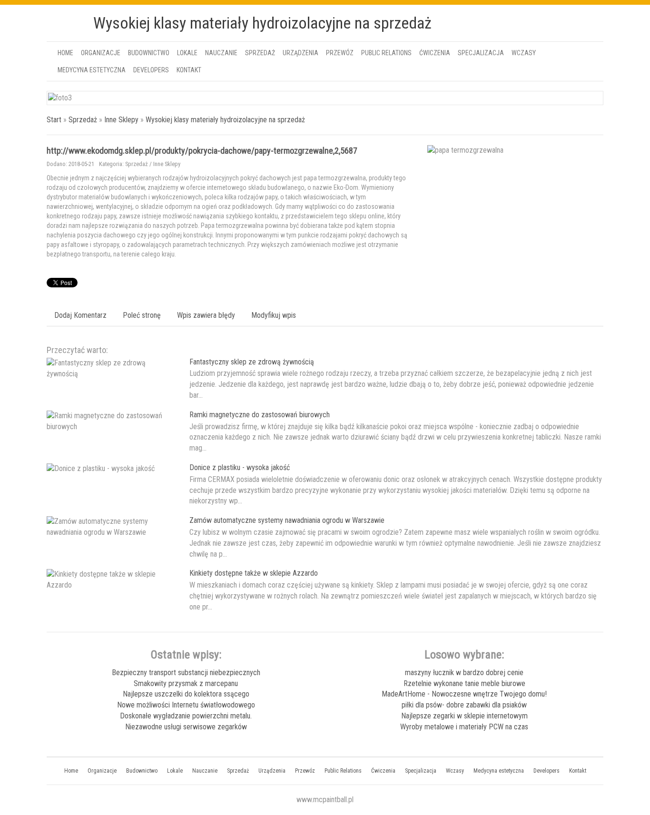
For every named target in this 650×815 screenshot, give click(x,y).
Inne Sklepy (121, 119)
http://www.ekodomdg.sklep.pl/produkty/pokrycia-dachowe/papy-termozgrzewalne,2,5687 (202, 151)
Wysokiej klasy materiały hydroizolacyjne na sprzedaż (225, 119)
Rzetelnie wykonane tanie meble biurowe (464, 683)
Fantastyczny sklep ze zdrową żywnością (251, 361)
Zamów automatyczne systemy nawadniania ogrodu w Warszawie (286, 520)
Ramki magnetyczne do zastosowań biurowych (259, 414)
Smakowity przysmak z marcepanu (186, 683)
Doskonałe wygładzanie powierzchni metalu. (186, 715)
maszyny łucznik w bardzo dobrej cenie (464, 672)
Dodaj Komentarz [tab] (80, 315)
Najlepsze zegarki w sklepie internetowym (464, 715)
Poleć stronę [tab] (142, 315)
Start (54, 119)
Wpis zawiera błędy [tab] (206, 315)
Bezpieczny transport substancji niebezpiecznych (186, 672)
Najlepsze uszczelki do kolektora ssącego (186, 693)
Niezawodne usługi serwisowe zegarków (186, 726)
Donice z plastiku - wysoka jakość (239, 467)
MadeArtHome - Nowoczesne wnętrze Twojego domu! (464, 693)
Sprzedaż (83, 119)
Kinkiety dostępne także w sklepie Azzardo (253, 573)
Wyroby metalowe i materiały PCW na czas (464, 726)
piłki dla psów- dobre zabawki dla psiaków (464, 704)
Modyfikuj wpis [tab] (273, 315)
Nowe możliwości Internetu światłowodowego (186, 704)
